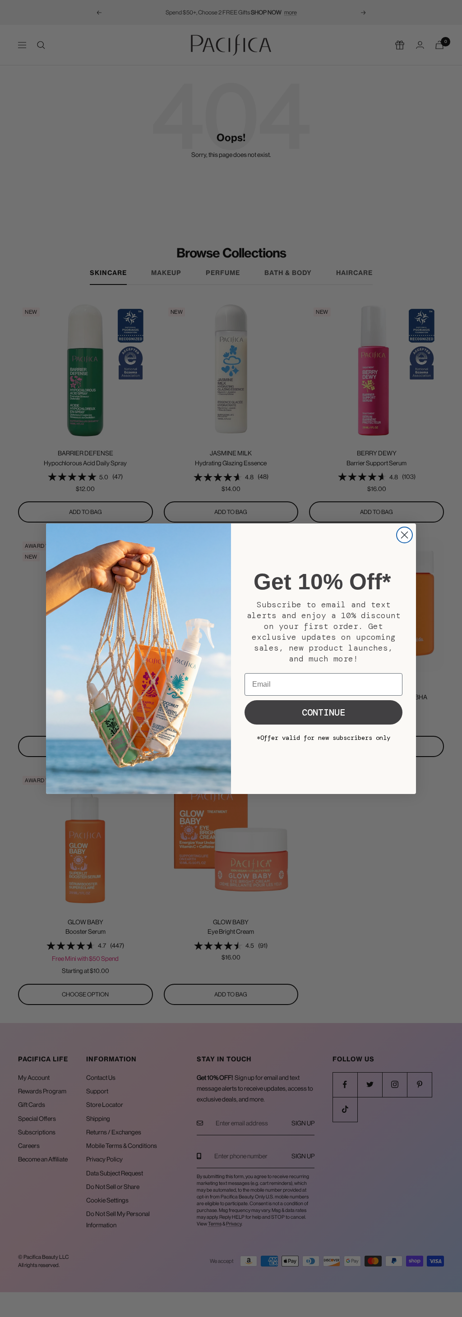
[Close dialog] (404, 535)
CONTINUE (323, 712)
